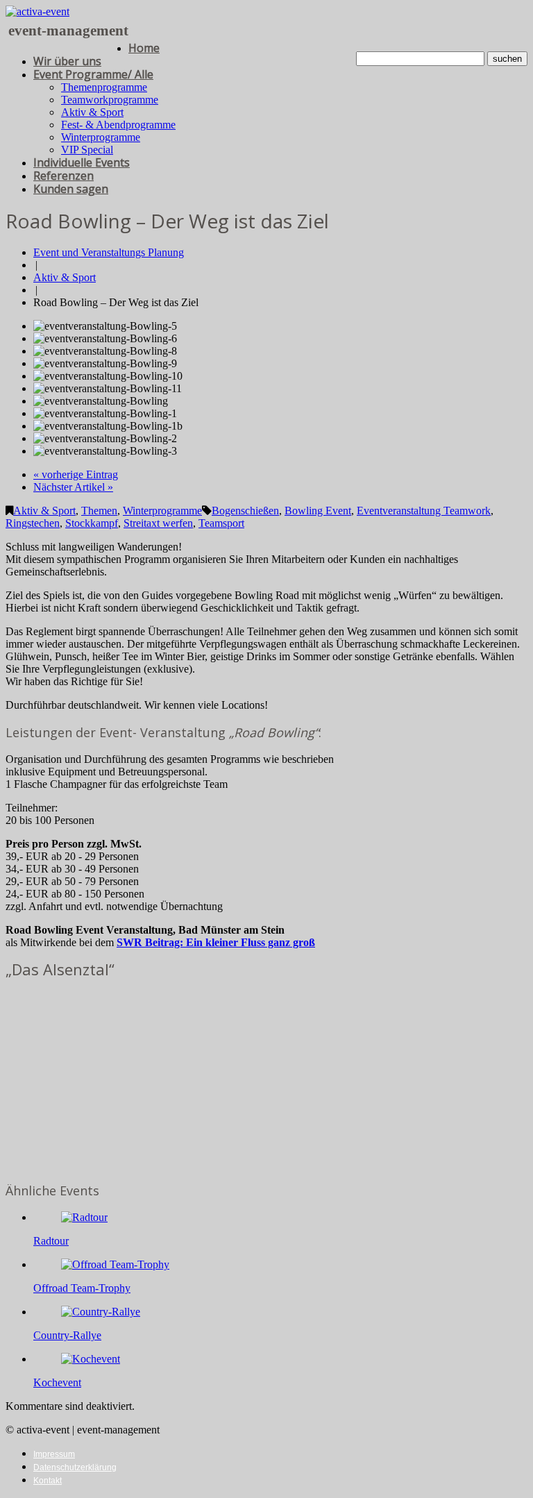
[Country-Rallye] (100, 1312)
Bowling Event (318, 510)
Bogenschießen (245, 510)
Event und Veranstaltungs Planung (108, 252)
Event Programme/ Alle (93, 74)
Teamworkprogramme (109, 100)
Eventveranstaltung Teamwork (424, 510)
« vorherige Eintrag (75, 474)
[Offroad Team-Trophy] (115, 1264)
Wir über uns (67, 61)
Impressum (54, 1454)
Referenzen (63, 175)
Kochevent (57, 1382)
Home (144, 48)
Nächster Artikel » (73, 487)
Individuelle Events (81, 162)
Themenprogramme (104, 87)
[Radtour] (84, 1217)
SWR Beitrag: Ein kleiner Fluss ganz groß (216, 942)
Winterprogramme (100, 137)
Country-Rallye (67, 1335)
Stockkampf (91, 523)
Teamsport (221, 523)
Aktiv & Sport (92, 112)
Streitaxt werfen (158, 523)
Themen (99, 510)
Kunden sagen (70, 188)
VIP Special (87, 149)
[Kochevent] (90, 1359)
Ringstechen (33, 523)
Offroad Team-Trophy (81, 1288)
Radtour (51, 1241)
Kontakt (47, 1481)
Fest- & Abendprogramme (118, 125)
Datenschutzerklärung (75, 1467)
